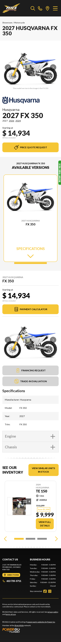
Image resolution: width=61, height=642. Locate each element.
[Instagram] (50, 591)
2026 (11, 120)
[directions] (47, 8)
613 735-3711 (14, 581)
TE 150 (41, 491)
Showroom (7, 22)
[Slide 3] (42, 539)
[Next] (56, 539)
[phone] (40, 8)
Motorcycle (19, 22)
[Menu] (55, 8)
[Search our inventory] (33, 8)
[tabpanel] (43, 575)
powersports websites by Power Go (41, 622)
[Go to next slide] (53, 67)
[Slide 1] (30, 263)
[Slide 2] (30, 539)
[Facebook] (45, 591)
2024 (18, 120)
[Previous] (5, 539)
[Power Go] (28, 630)
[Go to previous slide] (8, 67)
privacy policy (53, 612)
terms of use (11, 614)
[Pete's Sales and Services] (11, 8)
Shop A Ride (19, 625)
